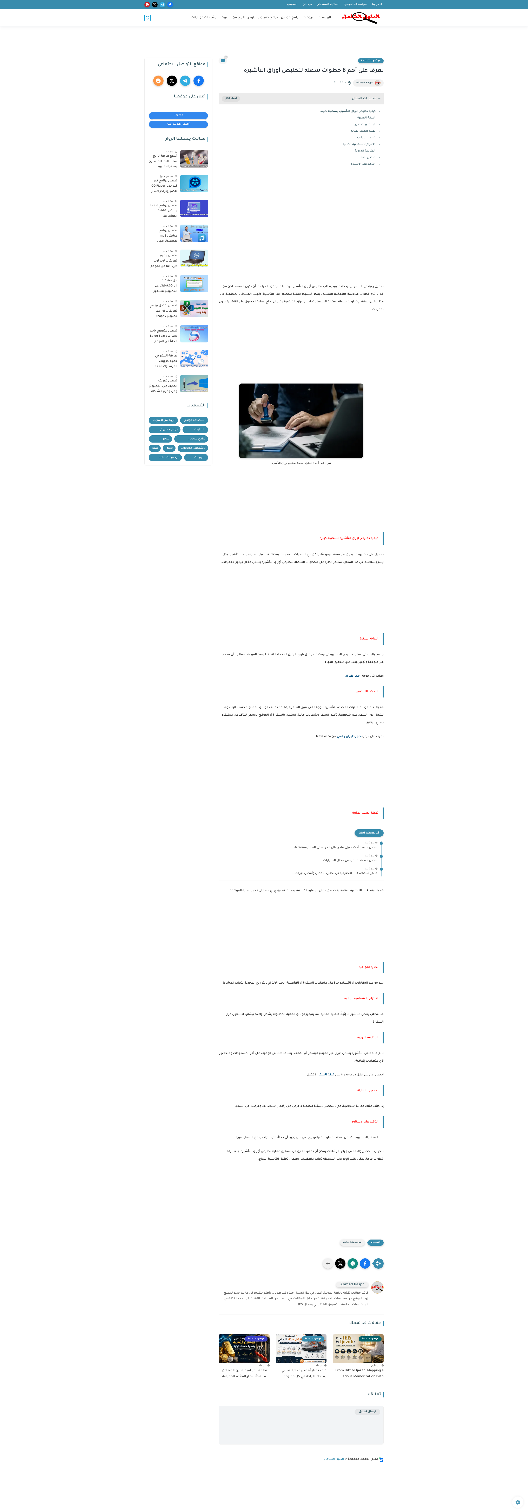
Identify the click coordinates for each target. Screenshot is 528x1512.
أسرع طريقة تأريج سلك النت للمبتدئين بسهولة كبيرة (163, 161)
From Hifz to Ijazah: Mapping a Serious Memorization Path (359, 1373)
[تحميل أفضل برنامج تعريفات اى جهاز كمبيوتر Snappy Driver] (194, 308)
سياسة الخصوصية (355, 4)
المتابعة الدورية (365, 151)
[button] (365, 1263)
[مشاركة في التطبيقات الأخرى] (328, 1263)
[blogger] (158, 81)
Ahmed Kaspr (364, 83)
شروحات (309, 17)
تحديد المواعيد (366, 137)
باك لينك (199, 429)
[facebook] (170, 4)
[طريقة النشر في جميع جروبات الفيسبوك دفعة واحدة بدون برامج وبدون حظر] (194, 358)
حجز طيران (352, 676)
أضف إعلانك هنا (178, 124)
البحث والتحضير (365, 124)
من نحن (307, 4)
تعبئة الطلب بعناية (363, 131)
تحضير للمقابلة (366, 157)
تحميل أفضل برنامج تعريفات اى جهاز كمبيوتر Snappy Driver (163, 312)
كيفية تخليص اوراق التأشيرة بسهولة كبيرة (348, 111)
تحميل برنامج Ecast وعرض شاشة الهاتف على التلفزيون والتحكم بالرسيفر (163, 211)
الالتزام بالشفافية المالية (359, 144)
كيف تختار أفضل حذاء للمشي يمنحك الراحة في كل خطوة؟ (304, 1373)
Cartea (178, 115)
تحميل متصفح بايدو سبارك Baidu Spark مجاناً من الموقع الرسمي (163, 337)
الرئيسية (325, 17)
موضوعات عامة (371, 60)
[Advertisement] (264, 43)
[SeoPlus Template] (381, 1459)
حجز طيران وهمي (349, 736)
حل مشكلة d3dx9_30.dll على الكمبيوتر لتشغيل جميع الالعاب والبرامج (164, 287)
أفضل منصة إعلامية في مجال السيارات (350, 860)
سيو (155, 448)
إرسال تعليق (367, 1411)
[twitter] (155, 4)
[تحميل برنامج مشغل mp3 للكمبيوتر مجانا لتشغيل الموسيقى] (194, 233)
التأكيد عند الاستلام (363, 164)
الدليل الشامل (334, 1459)
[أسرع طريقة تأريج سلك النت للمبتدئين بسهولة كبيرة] (194, 159)
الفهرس (292, 4)
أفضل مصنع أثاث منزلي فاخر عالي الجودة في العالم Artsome (335, 847)
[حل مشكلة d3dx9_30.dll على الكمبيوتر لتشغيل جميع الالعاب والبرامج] (194, 283)
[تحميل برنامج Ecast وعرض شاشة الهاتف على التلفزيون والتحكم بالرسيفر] (194, 208)
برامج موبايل (290, 17)
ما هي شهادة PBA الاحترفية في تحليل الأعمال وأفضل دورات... (334, 873)
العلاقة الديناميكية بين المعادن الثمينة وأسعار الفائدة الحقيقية (246, 1373)
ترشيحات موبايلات (204, 17)
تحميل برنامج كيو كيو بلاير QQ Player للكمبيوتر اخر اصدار (164, 186)
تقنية (169, 448)
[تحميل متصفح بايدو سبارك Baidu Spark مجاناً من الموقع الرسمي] (194, 333)
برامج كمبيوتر (268, 17)
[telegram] (162, 4)
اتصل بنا (377, 4)
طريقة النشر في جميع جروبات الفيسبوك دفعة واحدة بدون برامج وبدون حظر (165, 362)
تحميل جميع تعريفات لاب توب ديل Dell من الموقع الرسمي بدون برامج (163, 261)
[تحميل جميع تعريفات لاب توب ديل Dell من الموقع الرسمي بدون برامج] (194, 258)
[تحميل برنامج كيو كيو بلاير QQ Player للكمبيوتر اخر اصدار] (194, 183)
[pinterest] (147, 4)
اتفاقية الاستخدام (327, 4)
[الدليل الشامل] (361, 18)
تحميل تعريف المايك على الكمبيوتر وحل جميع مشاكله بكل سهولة (163, 387)
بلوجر (251, 17)
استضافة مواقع (194, 420)
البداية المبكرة (366, 118)
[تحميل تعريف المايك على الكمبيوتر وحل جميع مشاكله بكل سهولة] (194, 383)
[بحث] (147, 18)
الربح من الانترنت (233, 17)
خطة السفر (326, 1075)
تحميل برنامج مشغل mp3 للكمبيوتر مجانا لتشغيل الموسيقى (164, 236)
